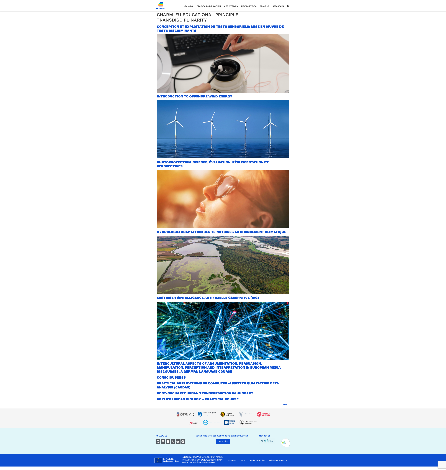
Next (286, 405)
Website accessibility (257, 460)
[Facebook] (168, 441)
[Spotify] (182, 441)
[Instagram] (163, 441)
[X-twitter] (173, 441)
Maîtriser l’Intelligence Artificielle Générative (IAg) (208, 298)
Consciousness (171, 377)
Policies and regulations (278, 460)
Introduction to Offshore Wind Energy (194, 96)
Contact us (232, 460)
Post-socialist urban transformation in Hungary (205, 393)
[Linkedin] (158, 441)
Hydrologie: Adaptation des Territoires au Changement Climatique (221, 232)
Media (243, 460)
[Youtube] (178, 441)
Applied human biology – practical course (198, 399)
